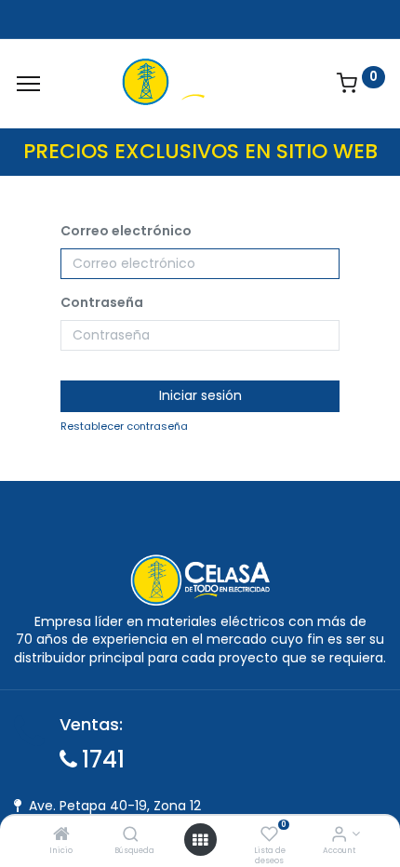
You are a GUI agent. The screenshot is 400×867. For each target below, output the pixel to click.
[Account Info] (339, 835)
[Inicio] (61, 835)
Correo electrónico (126, 231)
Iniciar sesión (200, 395)
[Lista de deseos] (269, 835)
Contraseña (101, 303)
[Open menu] (200, 840)
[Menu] (28, 84)
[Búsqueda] (131, 835)
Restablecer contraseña (124, 427)
